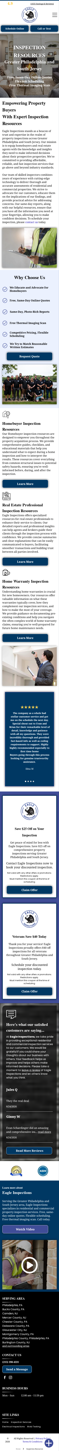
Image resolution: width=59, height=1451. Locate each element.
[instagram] (10, 1378)
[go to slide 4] (33, 781)
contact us (31, 222)
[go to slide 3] (30, 781)
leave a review (31, 1070)
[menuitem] (6, 1422)
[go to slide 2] (28, 781)
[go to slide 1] (25, 781)
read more (44, 1132)
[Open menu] (54, 14)
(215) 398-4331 (10, 1362)
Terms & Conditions (32, 1441)
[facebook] (4, 1378)
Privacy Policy (43, 1438)
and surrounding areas (15, 1345)
